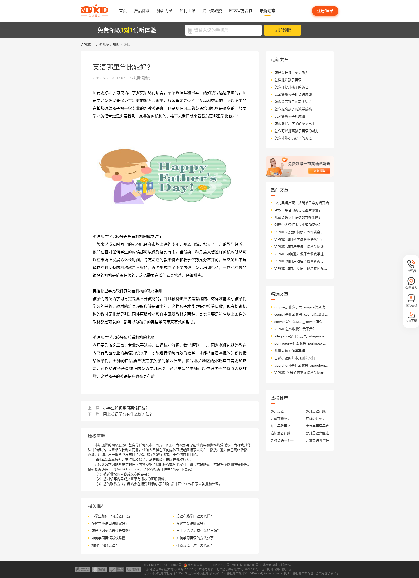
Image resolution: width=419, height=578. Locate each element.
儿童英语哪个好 (317, 440)
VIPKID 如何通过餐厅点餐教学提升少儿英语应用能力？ (301, 254)
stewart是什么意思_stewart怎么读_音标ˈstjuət (301, 322)
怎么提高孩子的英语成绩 (293, 94)
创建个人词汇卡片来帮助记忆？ (298, 225)
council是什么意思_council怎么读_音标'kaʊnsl (301, 314)
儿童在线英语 (280, 418)
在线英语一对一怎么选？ (195, 545)
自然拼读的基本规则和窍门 (294, 358)
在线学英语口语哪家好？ (110, 523)
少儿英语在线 (316, 411)
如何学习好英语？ (105, 545)
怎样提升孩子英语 (288, 80)
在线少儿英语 (316, 418)
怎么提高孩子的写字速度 (293, 102)
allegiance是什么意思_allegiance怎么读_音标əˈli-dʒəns (301, 336)
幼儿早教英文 (280, 426)
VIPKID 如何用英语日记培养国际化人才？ (301, 268)
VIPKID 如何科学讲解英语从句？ (299, 239)
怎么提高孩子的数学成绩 (293, 109)
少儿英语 (277, 411)
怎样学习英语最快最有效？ (111, 531)
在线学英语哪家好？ (191, 523)
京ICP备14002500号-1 (246, 565)
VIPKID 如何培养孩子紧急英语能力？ (301, 247)
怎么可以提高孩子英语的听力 (296, 131)
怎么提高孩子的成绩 (289, 116)
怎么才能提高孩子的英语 (293, 138)
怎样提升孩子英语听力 (291, 73)
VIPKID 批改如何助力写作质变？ (299, 232)
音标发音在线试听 (282, 433)
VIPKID (86, 45)
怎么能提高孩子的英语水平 (294, 124)
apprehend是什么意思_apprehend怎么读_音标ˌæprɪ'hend (301, 365)
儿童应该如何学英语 (289, 351)
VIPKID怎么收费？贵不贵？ (295, 329)
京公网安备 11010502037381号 (209, 565)
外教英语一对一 (282, 440)
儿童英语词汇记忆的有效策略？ (298, 217)
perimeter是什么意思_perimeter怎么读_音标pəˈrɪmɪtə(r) (301, 343)
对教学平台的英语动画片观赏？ (298, 210)
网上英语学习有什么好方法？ (128, 414)
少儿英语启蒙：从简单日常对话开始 (301, 203)
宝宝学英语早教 (317, 426)
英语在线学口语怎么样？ (195, 516)
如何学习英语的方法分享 (195, 538)
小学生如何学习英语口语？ (126, 408)
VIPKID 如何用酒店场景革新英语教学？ (301, 261)
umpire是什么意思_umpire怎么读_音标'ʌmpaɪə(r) (301, 307)
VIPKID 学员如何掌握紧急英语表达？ (301, 373)
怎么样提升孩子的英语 (291, 87)
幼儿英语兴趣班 (317, 433)
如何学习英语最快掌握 (108, 538)
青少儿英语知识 (107, 45)
